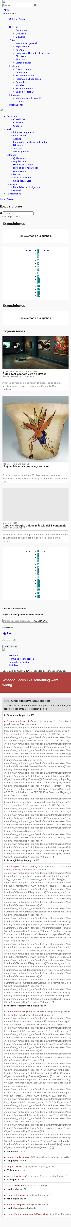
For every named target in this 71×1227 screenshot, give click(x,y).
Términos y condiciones (21, 658)
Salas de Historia (24, 88)
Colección (14, 27)
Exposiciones (22, 46)
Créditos (13, 665)
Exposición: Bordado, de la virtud (33, 53)
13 (38, 289)
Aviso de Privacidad (19, 662)
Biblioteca (21, 56)
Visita (12, 40)
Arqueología (22, 82)
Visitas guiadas (23, 62)
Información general (26, 43)
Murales (20, 85)
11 (38, 282)
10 (38, 279)
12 (38, 286)
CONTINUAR (40, 621)
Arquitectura (22, 72)
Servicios (20, 59)
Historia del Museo (25, 75)
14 (38, 292)
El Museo (14, 66)
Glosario (20, 101)
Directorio (14, 655)
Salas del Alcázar (25, 91)
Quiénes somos (24, 69)
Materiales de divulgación (29, 98)
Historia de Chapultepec (28, 79)
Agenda (20, 49)
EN (14, 13)
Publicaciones (16, 104)
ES (7, 13)
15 (38, 295)
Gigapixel (20, 36)
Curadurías (21, 30)
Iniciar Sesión (18, 19)
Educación (14, 95)
